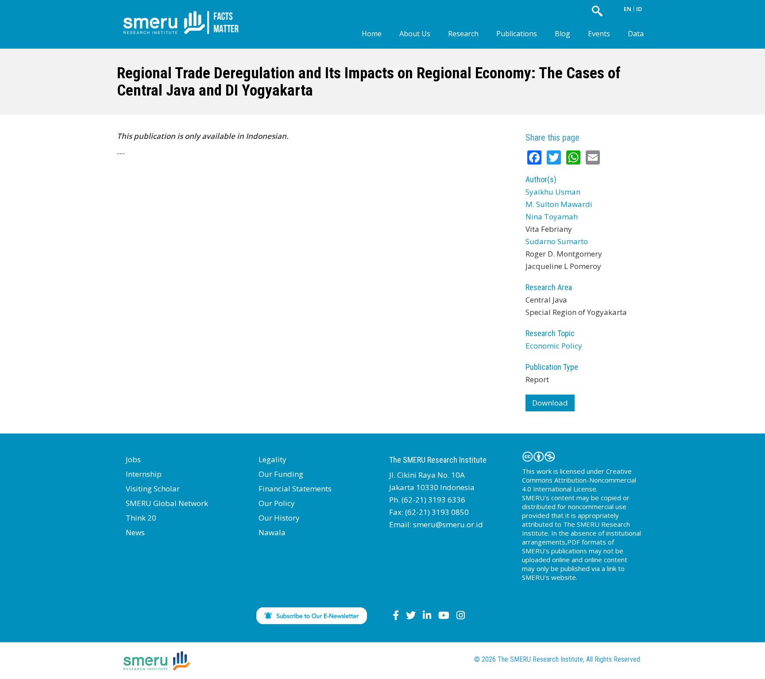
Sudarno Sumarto (556, 241)
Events (599, 33)
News (135, 532)
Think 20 (141, 518)
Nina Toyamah (551, 216)
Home (372, 33)
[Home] (188, 15)
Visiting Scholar (153, 488)
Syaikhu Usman (552, 192)
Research (463, 33)
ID (639, 9)
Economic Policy (553, 346)
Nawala (272, 532)
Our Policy (277, 503)
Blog (562, 33)
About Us (414, 33)
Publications (516, 33)
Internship (144, 474)
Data (636, 33)
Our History (279, 518)
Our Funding (281, 474)
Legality (272, 459)
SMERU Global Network (167, 503)
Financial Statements (295, 488)
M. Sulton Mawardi (558, 204)
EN (627, 9)
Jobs (133, 459)
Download (550, 403)
